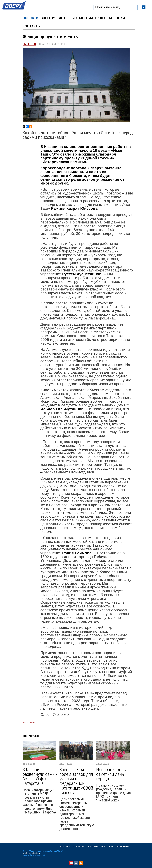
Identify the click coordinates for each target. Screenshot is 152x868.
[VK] (76, 864)
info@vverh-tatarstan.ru (31, 853)
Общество (29, 44)
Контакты (31, 26)
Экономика (78, 846)
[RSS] (81, 864)
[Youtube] (71, 864)
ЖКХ (111, 846)
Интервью (68, 18)
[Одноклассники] (30, 126)
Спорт (103, 846)
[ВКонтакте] (27, 126)
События (48, 18)
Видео (101, 18)
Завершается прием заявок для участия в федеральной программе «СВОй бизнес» (76, 781)
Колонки (117, 18)
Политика (64, 846)
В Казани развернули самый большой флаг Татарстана (40, 776)
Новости (30, 18)
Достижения (122, 846)
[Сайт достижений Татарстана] (14, 10)
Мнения (86, 18)
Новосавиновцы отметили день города (111, 774)
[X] (24, 126)
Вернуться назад (29, 722)
